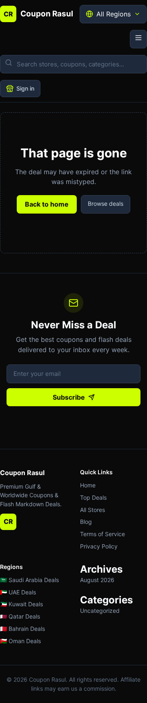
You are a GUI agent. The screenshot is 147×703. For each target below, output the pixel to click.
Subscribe (69, 397)
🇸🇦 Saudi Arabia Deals (29, 579)
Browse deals (105, 203)
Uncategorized (100, 610)
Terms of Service (102, 533)
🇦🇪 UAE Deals (18, 592)
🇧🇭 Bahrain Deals (22, 628)
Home (88, 485)
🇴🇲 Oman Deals (20, 640)
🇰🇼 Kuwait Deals (21, 604)
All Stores (92, 509)
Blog (86, 521)
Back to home (47, 204)
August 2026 (97, 579)
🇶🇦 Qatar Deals (20, 616)
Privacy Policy (99, 546)
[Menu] (138, 39)
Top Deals (93, 497)
